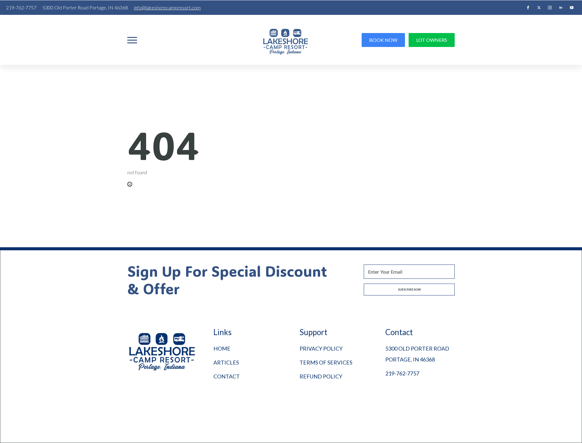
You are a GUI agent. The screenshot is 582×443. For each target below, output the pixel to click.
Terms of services (325, 362)
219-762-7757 (402, 373)
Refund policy (320, 376)
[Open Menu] (132, 40)
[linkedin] (561, 7)
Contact (226, 376)
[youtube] (571, 7)
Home (221, 348)
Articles (226, 362)
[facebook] (528, 7)
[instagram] (550, 7)
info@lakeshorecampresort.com (167, 7)
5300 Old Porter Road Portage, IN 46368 (417, 354)
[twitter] (539, 7)
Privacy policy (321, 348)
